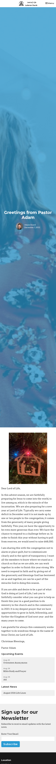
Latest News (9, 686)
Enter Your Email (9, 734)
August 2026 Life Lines (14, 693)
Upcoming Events (12, 654)
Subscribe (10, 744)
